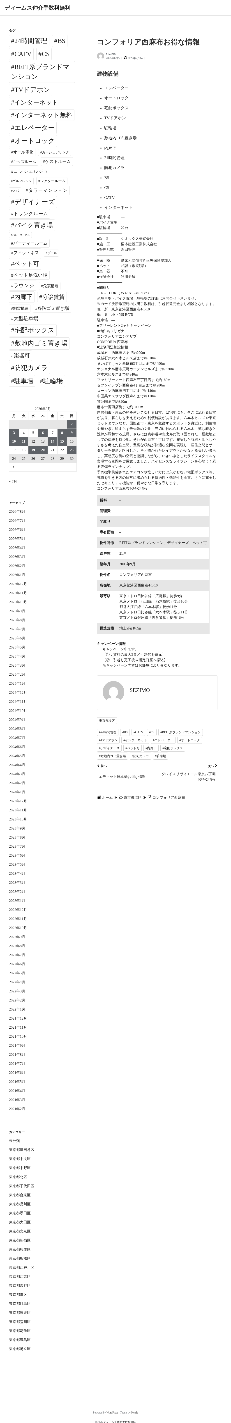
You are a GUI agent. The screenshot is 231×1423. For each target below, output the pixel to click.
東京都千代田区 (21, 1186)
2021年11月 (18, 1027)
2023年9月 (17, 828)
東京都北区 (18, 1177)
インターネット (36, 102)
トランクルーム (31, 213)
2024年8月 (17, 729)
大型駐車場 (26, 318)
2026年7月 (17, 520)
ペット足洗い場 (31, 275)
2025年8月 (17, 620)
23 (72, 450)
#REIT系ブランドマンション (180, 732)
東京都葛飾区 (20, 1331)
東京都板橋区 (20, 1258)
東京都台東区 (20, 1195)
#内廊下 (151, 748)
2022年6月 (17, 964)
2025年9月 (17, 611)
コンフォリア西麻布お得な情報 (122, 488)
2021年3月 (17, 1100)
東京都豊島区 (20, 1340)
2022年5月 (17, 973)
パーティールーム (30, 243)
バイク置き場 (33, 225)
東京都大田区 (20, 1222)
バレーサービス (21, 235)
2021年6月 (17, 1073)
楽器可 (22, 355)
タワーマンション (48, 190)
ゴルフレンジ (22, 181)
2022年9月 (17, 937)
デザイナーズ (34, 201)
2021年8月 (17, 1054)
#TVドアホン (108, 740)
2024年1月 (17, 792)
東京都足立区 (20, 1349)
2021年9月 (17, 1045)
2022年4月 (17, 982)
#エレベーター (163, 740)
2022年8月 (17, 946)
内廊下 (23, 296)
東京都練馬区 (20, 1313)
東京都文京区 (20, 1231)
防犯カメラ (31, 367)
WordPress (112, 1412)
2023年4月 (17, 873)
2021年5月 (17, 1082)
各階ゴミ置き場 (53, 308)
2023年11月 (18, 810)
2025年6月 (17, 638)
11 (23, 441)
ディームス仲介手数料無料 (37, 8)
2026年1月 (17, 575)
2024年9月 (17, 720)
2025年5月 (17, 647)
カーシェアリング (55, 152)
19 (33, 450)
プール (52, 253)
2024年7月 (17, 738)
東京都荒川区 (20, 1322)
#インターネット (135, 740)
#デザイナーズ (109, 748)
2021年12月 (18, 1018)
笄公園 (102, 401)
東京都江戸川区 (21, 1267)
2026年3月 (17, 557)
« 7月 (13, 481)
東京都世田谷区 (21, 1150)
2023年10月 (18, 819)
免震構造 (50, 286)
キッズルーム (24, 162)
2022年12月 (18, 910)
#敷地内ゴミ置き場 (112, 756)
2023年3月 (17, 882)
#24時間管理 (107, 732)
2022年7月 (17, 955)
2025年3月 (17, 665)
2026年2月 (17, 566)
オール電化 (23, 152)
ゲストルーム (58, 161)
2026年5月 (17, 539)
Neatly (134, 1412)
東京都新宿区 (20, 1240)
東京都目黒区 (20, 1304)
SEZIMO (111, 53)
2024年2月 (17, 783)
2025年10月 (18, 602)
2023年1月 (17, 901)
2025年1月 (17, 683)
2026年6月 (17, 530)
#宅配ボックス (172, 748)
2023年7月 (17, 846)
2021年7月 (17, 1063)
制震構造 (20, 308)
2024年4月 (17, 765)
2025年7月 (17, 629)
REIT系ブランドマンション (40, 71)
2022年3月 (17, 991)
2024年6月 (17, 747)
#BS (125, 732)
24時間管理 (30, 40)
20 (43, 450)
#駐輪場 (160, 756)
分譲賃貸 (53, 297)
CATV (23, 53)
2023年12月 (18, 801)
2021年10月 (18, 1036)
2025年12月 (18, 584)
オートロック (34, 140)
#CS (152, 732)
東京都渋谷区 (20, 1285)
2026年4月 (17, 548)
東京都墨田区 (20, 1213)
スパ (16, 191)
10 (14, 441)
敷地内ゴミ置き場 (40, 343)
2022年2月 (17, 1000)
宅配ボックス (34, 330)
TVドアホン (32, 89)
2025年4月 (17, 656)
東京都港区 (107, 720)
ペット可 (26, 263)
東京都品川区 (20, 1204)
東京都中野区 (20, 1168)
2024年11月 (18, 701)
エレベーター (34, 127)
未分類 (14, 1141)
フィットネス (26, 252)
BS (61, 40)
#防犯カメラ (140, 756)
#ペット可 (132, 748)
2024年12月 (18, 692)
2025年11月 (18, 593)
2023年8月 (17, 837)
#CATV (138, 732)
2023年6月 (17, 855)
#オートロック (189, 740)
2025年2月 (17, 674)
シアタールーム (52, 181)
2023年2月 (17, 892)
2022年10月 (18, 928)
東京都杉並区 (20, 1249)
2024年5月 (17, 756)
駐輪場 (53, 380)
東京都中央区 (20, 1159)
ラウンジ (24, 285)
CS (46, 53)
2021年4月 (17, 1091)
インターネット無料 (43, 115)
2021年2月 (17, 1109)
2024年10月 (18, 711)
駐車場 (23, 380)
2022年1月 (17, 1009)
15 (62, 441)
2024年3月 (17, 774)
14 (52, 441)
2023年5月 (17, 864)
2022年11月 (18, 919)
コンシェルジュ (31, 171)
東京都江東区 (20, 1276)
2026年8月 (17, 511)
